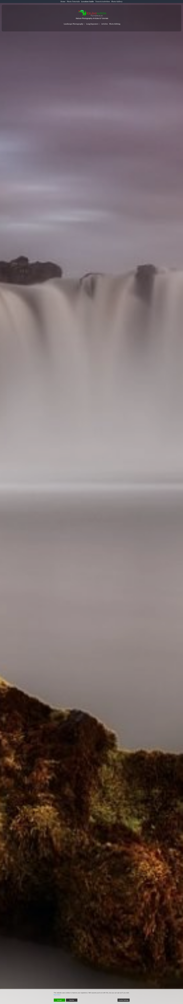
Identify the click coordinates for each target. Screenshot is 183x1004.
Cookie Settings (123, 1000)
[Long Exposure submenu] (99, 23)
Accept (59, 1000)
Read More (57, 995)
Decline (71, 1000)
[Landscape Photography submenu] (84, 23)
